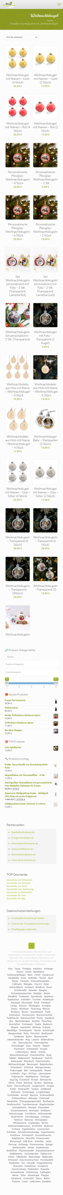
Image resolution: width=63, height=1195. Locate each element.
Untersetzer (14, 1015)
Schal (36, 1002)
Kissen (20, 971)
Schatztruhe (32, 1049)
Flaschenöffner (37, 1055)
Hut (23, 1163)
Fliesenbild (43, 1107)
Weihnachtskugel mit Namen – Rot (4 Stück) (17, 127)
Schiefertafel (20, 990)
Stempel (32, 1107)
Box (11, 1021)
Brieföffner (12, 1150)
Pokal (19, 1082)
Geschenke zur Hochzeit (18, 883)
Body (49, 1055)
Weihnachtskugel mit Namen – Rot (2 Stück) (45, 127)
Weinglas (28, 984)
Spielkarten (37, 1058)
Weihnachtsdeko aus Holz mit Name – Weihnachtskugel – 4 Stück (17, 442)
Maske (48, 1070)
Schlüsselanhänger (16, 975)
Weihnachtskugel (16, 1064)
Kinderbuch (48, 999)
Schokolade (48, 1030)
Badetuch (47, 1024)
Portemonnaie (37, 1144)
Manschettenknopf (19, 1055)
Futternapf (44, 1098)
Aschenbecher (31, 1153)
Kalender (33, 990)
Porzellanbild (46, 1160)
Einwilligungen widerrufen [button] (23, 929)
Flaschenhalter (43, 1061)
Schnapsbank (36, 1070)
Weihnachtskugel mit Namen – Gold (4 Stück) (17, 78)
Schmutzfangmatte (40, 981)
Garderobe (19, 1036)
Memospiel (32, 1064)
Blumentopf (15, 1141)
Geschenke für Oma (16, 895)
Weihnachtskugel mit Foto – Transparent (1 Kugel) (45, 337)
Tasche (37, 1030)
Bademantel (24, 1058)
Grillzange (23, 1144)
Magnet (14, 1027)
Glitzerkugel (33, 1175)
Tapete (38, 1024)
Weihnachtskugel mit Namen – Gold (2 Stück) (45, 78)
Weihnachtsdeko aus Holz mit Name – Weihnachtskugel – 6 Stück (45, 389)
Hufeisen (18, 1119)
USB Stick (28, 1141)
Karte (9, 1086)
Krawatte (45, 1169)
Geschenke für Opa (16, 898)
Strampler (18, 1166)
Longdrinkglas (43, 1092)
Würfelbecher (31, 1076)
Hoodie (43, 1049)
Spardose (48, 996)
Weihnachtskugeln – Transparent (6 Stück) (45, 540)
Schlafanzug (32, 1172)
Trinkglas (26, 968)
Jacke (48, 1141)
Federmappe (16, 1070)
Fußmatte (17, 984)
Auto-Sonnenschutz (29, 1160)
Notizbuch (29, 1061)
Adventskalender (15, 1039)
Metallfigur (12, 1030)
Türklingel (45, 1076)
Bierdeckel (12, 1101)
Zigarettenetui (48, 1132)
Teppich (46, 1045)
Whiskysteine (19, 1123)
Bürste (45, 1123)
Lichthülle (15, 1073)
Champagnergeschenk (30, 1101)
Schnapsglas (41, 1119)
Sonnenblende (17, 1172)
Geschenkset (36, 1012)
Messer (46, 1008)
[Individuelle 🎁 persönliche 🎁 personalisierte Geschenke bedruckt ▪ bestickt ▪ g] (8, 4)
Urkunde (31, 1163)
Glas (10, 968)
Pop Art (38, 984)
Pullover (23, 1005)
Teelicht (48, 1058)
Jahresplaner (44, 1073)
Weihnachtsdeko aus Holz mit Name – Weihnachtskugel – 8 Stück (17, 389)
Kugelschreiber (47, 1104)
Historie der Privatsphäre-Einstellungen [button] (30, 923)
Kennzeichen (28, 1015)
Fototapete (27, 1024)
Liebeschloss (22, 1052)
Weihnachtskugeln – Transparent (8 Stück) (18, 540)
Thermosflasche (22, 1086)
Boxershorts (17, 1116)
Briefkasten (47, 1033)
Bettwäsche (45, 1079)
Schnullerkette (19, 1107)
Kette (46, 984)
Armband (29, 987)
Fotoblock (15, 1135)
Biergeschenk (15, 1033)
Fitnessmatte (42, 1138)
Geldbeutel (46, 1089)
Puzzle (15, 981)
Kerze (49, 987)
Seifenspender (45, 1113)
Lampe (13, 1005)
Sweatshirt (25, 1027)
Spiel (50, 978)
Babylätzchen (46, 1064)
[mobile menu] (59, 4)
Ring (27, 1039)
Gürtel (11, 1082)
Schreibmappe (32, 1116)
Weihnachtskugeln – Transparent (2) (45, 587)
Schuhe (42, 1052)
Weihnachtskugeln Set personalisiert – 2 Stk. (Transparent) (17, 335)
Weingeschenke (43, 1067)
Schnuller (39, 1141)
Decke (14, 1008)
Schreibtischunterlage (28, 1132)
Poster (40, 1018)
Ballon (47, 1178)
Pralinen (16, 1181)
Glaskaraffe (23, 1089)
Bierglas (43, 990)
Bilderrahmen (47, 1039)
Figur (24, 1073)
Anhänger (48, 968)
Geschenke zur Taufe (17, 886)
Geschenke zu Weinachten (19, 892)
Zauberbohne (42, 1147)
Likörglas (45, 1116)
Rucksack (16, 1092)
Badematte (47, 1156)
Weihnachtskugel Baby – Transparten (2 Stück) (45, 440)
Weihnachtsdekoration (19, 1126)
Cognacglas (34, 1123)
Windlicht (40, 987)
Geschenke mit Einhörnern (19, 880)
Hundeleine (30, 1166)
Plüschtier (47, 1021)
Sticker (42, 978)
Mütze (33, 1052)
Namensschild (28, 1018)
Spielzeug (48, 1082)
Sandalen (46, 1181)
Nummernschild (44, 1015)
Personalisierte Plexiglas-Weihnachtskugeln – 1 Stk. (45, 177)
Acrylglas (46, 1005)
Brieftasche (48, 1101)
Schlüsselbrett (47, 1095)
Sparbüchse (13, 999)
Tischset (36, 999)
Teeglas (35, 1089)
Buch (30, 975)
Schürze (46, 1027)
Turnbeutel (24, 996)
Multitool (48, 1126)
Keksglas (33, 1098)
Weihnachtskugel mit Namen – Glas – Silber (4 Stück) (17, 492)
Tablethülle (21, 1156)
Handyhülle (13, 978)
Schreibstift (27, 1135)
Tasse (17, 968)
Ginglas (50, 1086)
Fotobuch (45, 1002)
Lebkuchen (35, 1181)
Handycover (48, 975)
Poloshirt (35, 1033)
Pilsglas (45, 1175)
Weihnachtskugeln (18, 634)
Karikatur (37, 968)
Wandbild (12, 996)
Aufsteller (25, 999)
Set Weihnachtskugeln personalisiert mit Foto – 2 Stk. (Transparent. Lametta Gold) (45, 286)
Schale (31, 1147)
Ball (26, 1070)
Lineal (25, 1181)
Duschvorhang (19, 1169)
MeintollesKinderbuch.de (23, 854)
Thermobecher (25, 1042)
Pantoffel (30, 1138)
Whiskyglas (34, 1005)
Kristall (34, 1079)
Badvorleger (34, 1156)
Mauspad (15, 1002)
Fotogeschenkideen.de (22, 838)
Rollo (26, 1033)
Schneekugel (17, 1045)
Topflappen (45, 1172)
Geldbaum (45, 1110)
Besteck (34, 1095)
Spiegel (49, 1144)
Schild (28, 971)
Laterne (35, 1039)
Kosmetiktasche (43, 1135)
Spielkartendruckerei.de (22, 832)
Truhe (47, 1012)
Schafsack (16, 1178)
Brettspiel (34, 1110)
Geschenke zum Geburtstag (20, 889)
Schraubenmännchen (21, 993)
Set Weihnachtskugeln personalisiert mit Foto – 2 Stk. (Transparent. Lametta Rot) (18, 286)
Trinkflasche (13, 1018)
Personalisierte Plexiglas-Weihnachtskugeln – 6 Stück (18, 229)
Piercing (12, 1144)
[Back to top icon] (31, 946)
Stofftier (36, 1021)
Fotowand (24, 1079)
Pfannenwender (26, 1150)
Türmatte (24, 981)
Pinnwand (13, 1160)
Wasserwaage (16, 1113)
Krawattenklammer (45, 1150)
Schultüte (11, 1132)
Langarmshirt (38, 1086)
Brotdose (15, 1012)
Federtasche (17, 1076)
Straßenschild (13, 1104)
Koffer (13, 1089)
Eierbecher (14, 1163)
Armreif (24, 1095)
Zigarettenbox (28, 1129)
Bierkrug (37, 1027)
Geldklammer (16, 1153)
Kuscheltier (14, 1024)
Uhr (14, 1042)
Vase (28, 1045)
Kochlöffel (37, 1126)
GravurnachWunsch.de (22, 849)
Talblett (12, 1058)
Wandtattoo (39, 971)
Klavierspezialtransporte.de (24, 843)
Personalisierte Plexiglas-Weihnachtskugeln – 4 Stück (18, 177)
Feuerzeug (36, 1008)
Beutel (47, 993)
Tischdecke (30, 1113)
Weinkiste (24, 1008)
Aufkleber (32, 978)
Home (50, 20)
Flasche (36, 1045)
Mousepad (27, 1002)
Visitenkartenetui (19, 1110)
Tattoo (38, 1178)
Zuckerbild (28, 1178)
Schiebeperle (25, 1030)
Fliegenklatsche (44, 1163)
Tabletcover (46, 1153)
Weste (15, 1175)
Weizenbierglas (22, 1021)
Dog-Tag (14, 1079)
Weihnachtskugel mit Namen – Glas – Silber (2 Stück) (45, 492)
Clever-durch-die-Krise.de (23, 860)
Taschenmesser (30, 1104)
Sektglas (37, 993)
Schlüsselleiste (19, 1098)
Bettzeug (28, 1082)
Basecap (29, 1119)
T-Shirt (37, 975)
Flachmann (19, 1049)
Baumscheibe (40, 1036)
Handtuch (49, 1018)
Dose (23, 978)
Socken (37, 1082)
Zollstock (28, 1067)
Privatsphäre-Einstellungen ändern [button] (28, 918)
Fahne (11, 1156)
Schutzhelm (16, 1067)
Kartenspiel (16, 1061)
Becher (25, 1012)
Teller (23, 1175)
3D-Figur (32, 1073)
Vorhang (16, 1129)
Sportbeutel (36, 996)
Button (29, 1036)
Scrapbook (43, 1166)
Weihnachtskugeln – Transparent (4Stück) (18, 589)
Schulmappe (28, 1092)
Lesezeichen (43, 1129)
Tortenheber (13, 1095)
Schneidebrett (16, 987)
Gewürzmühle (19, 1147)
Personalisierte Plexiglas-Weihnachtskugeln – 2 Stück (45, 229)
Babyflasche (18, 1138)
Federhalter (33, 1169)
